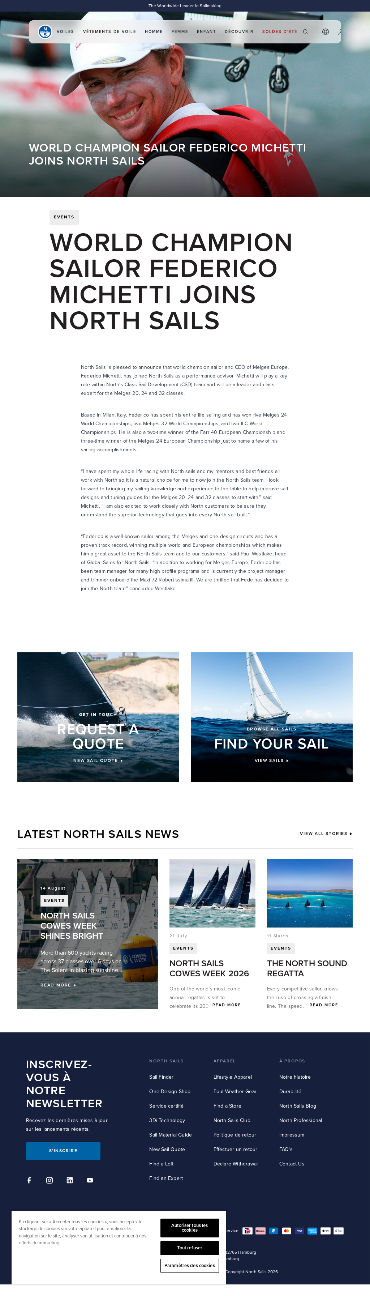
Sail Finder (161, 1077)
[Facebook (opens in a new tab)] (30, 1181)
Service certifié (166, 1106)
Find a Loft (161, 1164)
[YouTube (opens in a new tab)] (91, 1181)
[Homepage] (45, 32)
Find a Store (227, 1106)
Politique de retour (235, 1135)
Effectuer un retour (236, 1149)
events (64, 217)
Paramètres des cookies (189, 1266)
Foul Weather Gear (235, 1091)
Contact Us (292, 1164)
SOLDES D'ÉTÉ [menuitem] (279, 31)
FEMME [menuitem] (180, 31)
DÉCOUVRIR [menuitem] (239, 31)
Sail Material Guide (170, 1135)
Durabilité (290, 1091)
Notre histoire (295, 1077)
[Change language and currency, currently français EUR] (325, 32)
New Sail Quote (167, 1149)
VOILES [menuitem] (65, 31)
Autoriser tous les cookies (189, 1228)
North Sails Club (232, 1120)
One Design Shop (169, 1091)
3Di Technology (167, 1120)
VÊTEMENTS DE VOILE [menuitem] (109, 31)
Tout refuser (190, 1248)
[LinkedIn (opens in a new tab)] (70, 1181)
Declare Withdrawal (236, 1164)
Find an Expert (166, 1178)
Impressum (292, 1135)
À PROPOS (292, 1061)
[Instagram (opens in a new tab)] (50, 1181)
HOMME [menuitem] (154, 31)
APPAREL (225, 1061)
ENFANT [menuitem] (206, 31)
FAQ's (286, 1149)
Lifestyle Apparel (233, 1077)
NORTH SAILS (166, 1061)
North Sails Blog (297, 1106)
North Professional (300, 1120)
